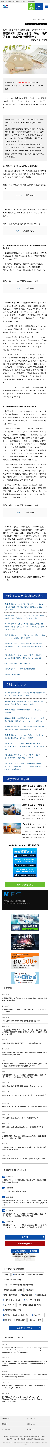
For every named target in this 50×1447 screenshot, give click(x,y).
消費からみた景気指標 (12, 674)
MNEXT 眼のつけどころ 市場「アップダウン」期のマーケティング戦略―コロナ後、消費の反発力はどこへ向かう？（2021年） (25, 607)
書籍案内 (4, 1424)
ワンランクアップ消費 (12, 1280)
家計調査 (7, 1320)
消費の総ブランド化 (35, 1274)
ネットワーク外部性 (32, 1300)
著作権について (32, 1429)
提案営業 (30, 1290)
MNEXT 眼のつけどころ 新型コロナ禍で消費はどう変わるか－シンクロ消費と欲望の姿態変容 (25, 636)
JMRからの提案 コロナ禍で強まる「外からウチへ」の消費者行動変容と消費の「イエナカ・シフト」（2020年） (24, 719)
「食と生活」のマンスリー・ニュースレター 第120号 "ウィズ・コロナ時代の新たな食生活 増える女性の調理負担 (24, 746)
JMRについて (6, 1419)
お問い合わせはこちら (25, 885)
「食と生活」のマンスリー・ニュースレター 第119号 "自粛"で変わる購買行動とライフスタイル (22, 756)
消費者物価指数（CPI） (13, 1310)
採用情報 (25, 1237)
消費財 (6, 1274)
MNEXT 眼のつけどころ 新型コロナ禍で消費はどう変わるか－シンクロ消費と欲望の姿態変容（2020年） (25, 728)
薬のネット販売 (35, 1320)
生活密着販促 (27, 1295)
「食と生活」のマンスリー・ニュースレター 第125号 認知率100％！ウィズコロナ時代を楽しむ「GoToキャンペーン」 (24, 646)
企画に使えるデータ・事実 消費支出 (17, 663)
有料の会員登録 (23, 82)
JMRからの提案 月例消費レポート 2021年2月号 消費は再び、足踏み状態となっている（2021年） (24, 702)
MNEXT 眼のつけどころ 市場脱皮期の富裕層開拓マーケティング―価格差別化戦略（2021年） (25, 694)
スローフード (38, 1315)
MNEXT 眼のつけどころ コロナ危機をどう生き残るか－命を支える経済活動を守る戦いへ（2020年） (25, 736)
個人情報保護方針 (7, 1429)
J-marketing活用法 (25, 1244)
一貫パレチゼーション (12, 1300)
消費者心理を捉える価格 (13, 1290)
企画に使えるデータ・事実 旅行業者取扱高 (20, 669)
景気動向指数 (20, 1320)
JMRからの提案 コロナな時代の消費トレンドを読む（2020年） (23, 711)
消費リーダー (19, 1274)
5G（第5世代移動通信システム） (31, 1305)
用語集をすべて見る (24, 1328)
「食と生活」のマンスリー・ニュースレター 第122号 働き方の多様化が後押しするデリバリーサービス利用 (24, 656)
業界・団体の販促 (10, 1295)
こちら (20, 86)
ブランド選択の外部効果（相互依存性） (19, 1285)
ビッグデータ (9, 1305)
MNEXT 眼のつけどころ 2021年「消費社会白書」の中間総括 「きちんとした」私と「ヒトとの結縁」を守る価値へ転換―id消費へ (24, 626)
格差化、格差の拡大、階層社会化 (16, 1315)
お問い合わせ (31, 1424)
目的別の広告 (41, 1295)
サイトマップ (31, 1419)
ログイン (18, 195)
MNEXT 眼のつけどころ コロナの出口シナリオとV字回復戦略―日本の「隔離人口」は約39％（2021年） (24, 616)
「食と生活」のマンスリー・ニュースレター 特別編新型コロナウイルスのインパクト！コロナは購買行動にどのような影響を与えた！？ (24, 766)
